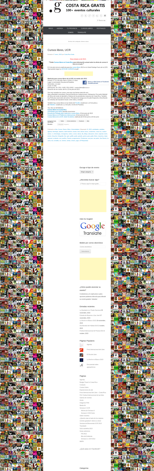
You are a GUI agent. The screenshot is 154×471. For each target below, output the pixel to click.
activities (101, 129)
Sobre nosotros (84, 415)
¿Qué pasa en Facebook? (90, 449)
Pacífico (77, 103)
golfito (72, 136)
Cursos (60, 129)
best (78, 131)
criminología (56, 133)
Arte (56, 129)
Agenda (60, 28)
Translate (82, 32)
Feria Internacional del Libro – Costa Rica (93, 392)
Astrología (55, 131)
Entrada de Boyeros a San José (90, 315)
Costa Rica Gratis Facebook (81, 15)
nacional (50, 138)
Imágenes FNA (84, 403)
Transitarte (83, 426)
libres (95, 136)
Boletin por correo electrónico (91, 243)
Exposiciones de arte (86, 390)
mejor (105, 136)
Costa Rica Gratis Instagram (104, 15)
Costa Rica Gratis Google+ (89, 15)
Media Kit (83, 405)
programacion (76, 138)
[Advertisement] (78, 73)
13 (87, 129)
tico (52, 140)
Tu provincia (72, 28)
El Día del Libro (92, 354)
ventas (68, 140)
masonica (100, 136)
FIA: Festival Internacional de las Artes (92, 395)
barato (75, 131)
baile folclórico (68, 131)
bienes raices (84, 131)
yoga (77, 140)
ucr (60, 140)
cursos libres (76, 67)
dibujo (86, 133)
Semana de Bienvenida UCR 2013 (91, 423)
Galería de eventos (86, 397)
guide (92, 136)
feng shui (54, 136)
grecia (85, 136)
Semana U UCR (85, 408)
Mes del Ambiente (86, 436)
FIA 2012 (84, 433)
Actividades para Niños (55, 111)
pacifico (64, 138)
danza (79, 133)
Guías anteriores (85, 431)
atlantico (61, 131)
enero (96, 133)
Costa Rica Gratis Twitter (85, 15)
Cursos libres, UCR (59, 49)
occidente (55, 138)
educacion (91, 133)
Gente (82, 400)
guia (88, 136)
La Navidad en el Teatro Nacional (90, 310)
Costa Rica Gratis (69, 54)
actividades (95, 129)
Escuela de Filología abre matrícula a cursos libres (63, 113)
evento (49, 136)
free (65, 136)
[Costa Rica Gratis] (77, 7)
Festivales (101, 28)
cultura (70, 133)
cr (52, 133)
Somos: (71, 32)
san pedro (96, 138)
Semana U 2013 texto (88, 413)
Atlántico (52, 104)
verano (73, 140)
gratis (75, 136)
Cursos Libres (87, 28)
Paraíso (69, 138)
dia (82, 133)
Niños (68, 129)
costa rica (98, 131)
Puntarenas (84, 138)
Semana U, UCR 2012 (88, 439)
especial (101, 133)
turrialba (56, 140)
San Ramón (103, 138)
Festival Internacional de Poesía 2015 (92, 331)
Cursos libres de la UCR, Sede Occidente (61, 117)
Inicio (51, 28)
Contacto (82, 385)
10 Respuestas (84, 140)
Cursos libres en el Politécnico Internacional (61, 115)
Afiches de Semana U (88, 410)
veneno (64, 140)
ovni (60, 138)
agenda (50, 131)
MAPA (82, 441)
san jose (90, 138)
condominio (92, 131)
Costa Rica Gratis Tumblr (101, 15)
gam (68, 136)
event (105, 133)
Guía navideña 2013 (86, 428)
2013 (90, 129)
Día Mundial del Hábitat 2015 (89, 325)
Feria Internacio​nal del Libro (96, 349)
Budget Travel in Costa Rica (88, 382)
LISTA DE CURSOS (67, 69)
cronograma (64, 133)
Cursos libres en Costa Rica (63, 62)
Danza (65, 129)
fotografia (60, 136)
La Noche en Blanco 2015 (88, 320)
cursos (75, 133)
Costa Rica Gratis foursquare (97, 15)
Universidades (75, 129)
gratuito (80, 136)
